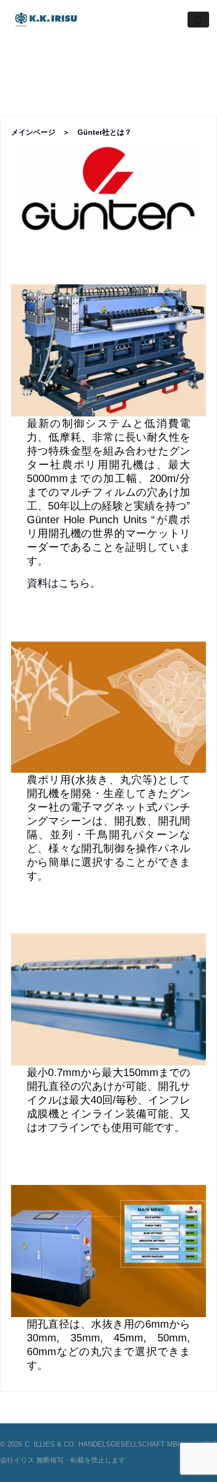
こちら (74, 583)
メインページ (33, 132)
